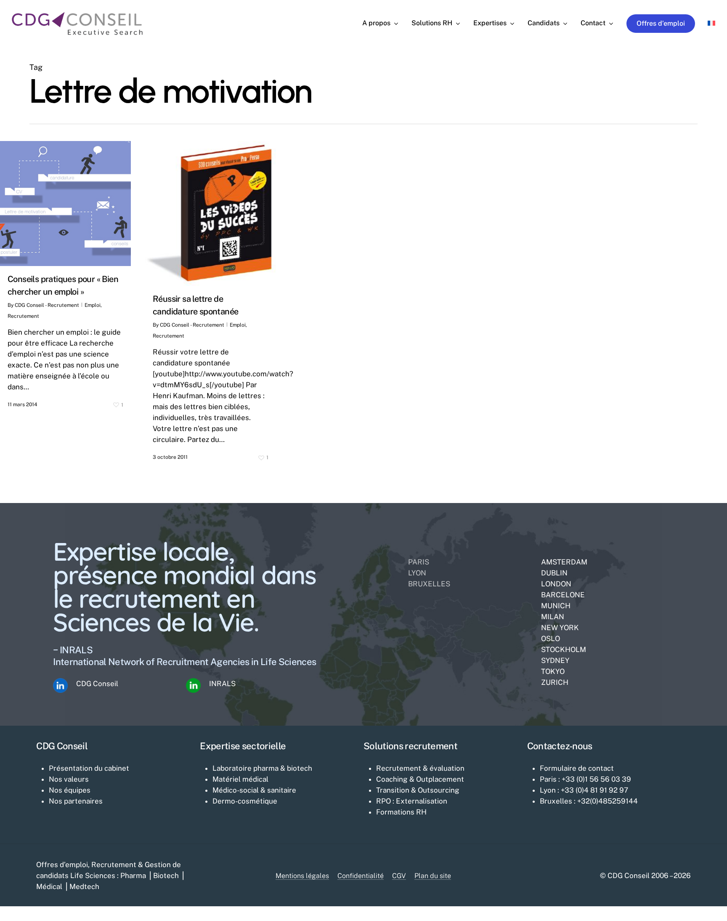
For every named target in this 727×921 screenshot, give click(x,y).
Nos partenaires (76, 801)
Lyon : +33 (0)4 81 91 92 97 (584, 790)
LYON (417, 573)
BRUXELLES (429, 584)
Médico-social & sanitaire (254, 790)
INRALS (222, 683)
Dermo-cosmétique (244, 801)
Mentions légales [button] (302, 876)
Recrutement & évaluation (420, 768)
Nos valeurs (69, 779)
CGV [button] (399, 876)
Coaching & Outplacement (420, 779)
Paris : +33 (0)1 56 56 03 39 (585, 779)
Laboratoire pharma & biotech (262, 768)
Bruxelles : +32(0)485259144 (589, 801)
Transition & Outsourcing (417, 790)
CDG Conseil (97, 683)
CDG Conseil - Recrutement (47, 305)
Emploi (93, 305)
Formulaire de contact (577, 768)
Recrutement (23, 316)
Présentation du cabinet (89, 768)
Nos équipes (69, 790)
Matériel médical (240, 779)
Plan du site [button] (432, 876)
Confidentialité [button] (360, 876)
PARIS (418, 562)
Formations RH (401, 812)
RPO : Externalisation (411, 801)
